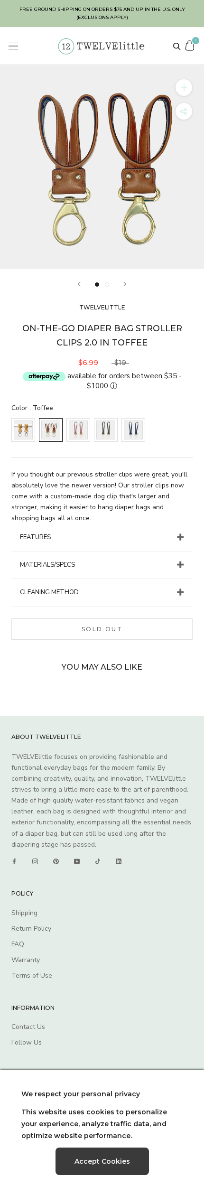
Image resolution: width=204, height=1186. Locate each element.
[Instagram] (35, 861)
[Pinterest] (56, 861)
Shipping (24, 912)
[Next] (124, 284)
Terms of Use (31, 975)
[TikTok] (98, 861)
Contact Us (28, 1026)
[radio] (23, 430)
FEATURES (35, 537)
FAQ (17, 944)
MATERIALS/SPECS (47, 564)
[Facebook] (14, 861)
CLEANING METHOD (49, 592)
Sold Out (102, 629)
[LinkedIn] (118, 861)
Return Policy (31, 928)
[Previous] (79, 284)
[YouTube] (77, 861)
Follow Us (26, 1042)
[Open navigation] (13, 46)
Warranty (25, 959)
